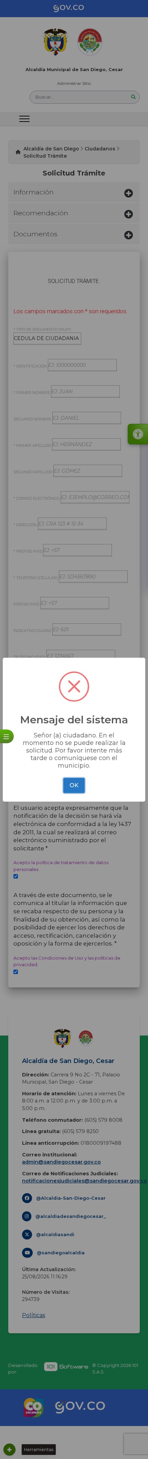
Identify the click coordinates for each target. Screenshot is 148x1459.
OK (74, 785)
